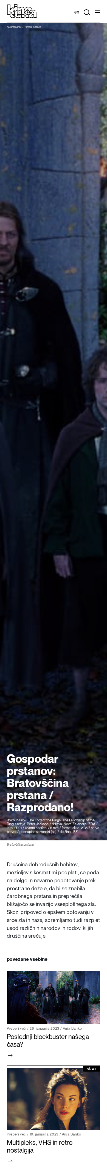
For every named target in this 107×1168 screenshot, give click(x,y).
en (76, 12)
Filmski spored (33, 27)
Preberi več (16, 1029)
